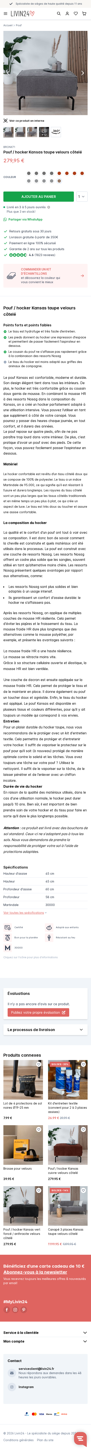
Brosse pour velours (17, 1168)
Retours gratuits (20, 231)
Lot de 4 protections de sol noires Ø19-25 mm (22, 1105)
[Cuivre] (59, 173)
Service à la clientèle (21, 1332)
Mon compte (13, 1341)
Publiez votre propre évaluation (35, 1012)
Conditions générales (18, 1440)
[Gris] (28, 180)
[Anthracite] (28, 173)
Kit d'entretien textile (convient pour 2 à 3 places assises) (67, 1108)
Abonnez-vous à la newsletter (35, 1272)
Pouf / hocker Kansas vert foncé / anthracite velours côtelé (21, 1234)
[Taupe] (59, 180)
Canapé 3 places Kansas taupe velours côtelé (65, 1231)
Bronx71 (9, 147)
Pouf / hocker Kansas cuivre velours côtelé (63, 1171)
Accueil (7, 25)
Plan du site (45, 1440)
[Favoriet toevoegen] (38, 1064)
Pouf (19, 25)
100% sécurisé (46, 243)
